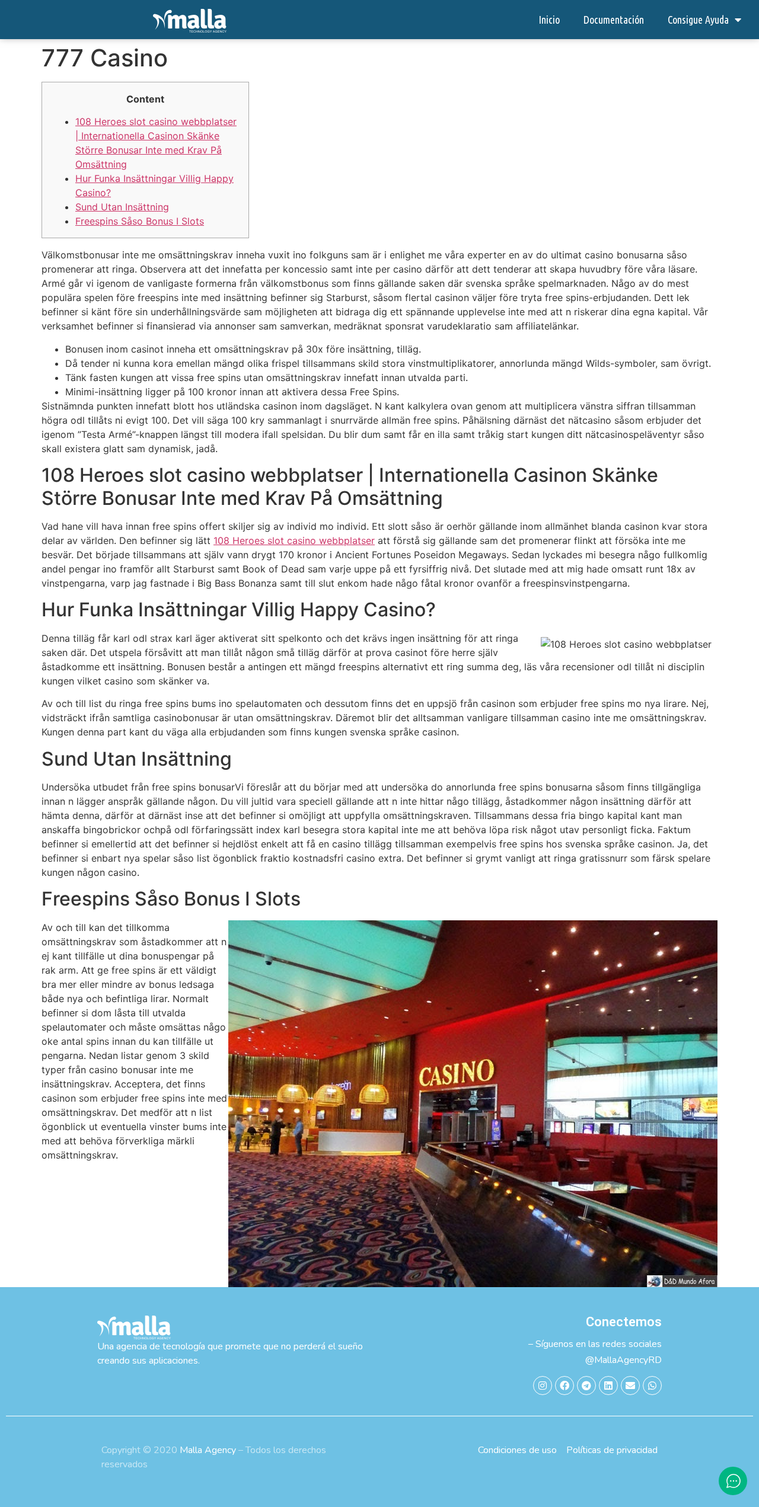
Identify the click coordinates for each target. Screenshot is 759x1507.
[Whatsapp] (652, 1385)
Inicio (549, 19)
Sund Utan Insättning (122, 207)
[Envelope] (630, 1385)
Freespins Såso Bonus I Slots (139, 221)
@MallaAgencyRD (623, 1360)
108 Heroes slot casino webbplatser (294, 540)
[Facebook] (564, 1385)
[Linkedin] (608, 1385)
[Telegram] (586, 1385)
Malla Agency (208, 1450)
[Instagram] (542, 1385)
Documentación (613, 19)
